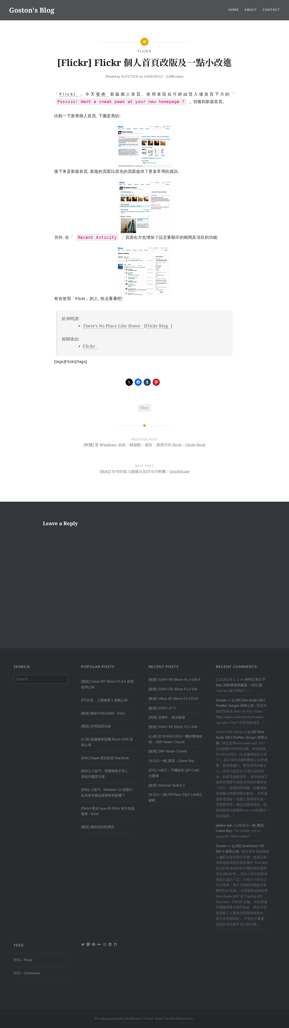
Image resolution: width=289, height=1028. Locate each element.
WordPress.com (181, 1018)
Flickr (144, 51)
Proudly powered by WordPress (117, 1018)
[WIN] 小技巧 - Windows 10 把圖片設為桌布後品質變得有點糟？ (107, 792)
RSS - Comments (27, 973)
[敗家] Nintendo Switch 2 (167, 785)
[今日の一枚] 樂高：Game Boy (171, 761)
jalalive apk (224, 825)
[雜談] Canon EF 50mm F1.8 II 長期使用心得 (107, 684)
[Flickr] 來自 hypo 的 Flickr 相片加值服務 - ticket (108, 811)
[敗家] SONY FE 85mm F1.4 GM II (174, 679)
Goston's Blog (31, 10)
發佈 (101, 94)
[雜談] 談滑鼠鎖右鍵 (96, 726)
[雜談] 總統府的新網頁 (97, 827)
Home (233, 10)
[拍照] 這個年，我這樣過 (167, 717)
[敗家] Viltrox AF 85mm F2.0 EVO (173, 698)
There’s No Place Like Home (111, 325)
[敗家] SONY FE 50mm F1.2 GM (173, 727)
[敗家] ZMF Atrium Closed (168, 751)
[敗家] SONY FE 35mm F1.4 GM (173, 689)
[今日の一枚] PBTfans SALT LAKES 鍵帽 (175, 797)
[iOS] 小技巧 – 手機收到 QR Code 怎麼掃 (174, 773)
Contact (271, 10)
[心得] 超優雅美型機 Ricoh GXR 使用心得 (107, 742)
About (251, 10)
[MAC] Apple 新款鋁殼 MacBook (105, 758)
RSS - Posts (23, 960)
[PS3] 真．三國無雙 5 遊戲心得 (104, 700)
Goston (129, 76)
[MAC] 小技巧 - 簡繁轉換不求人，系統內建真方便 (106, 773)
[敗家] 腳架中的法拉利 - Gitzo (103, 713)
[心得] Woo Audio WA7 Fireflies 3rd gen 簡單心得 (242, 737)
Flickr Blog (157, 325)
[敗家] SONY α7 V (162, 708)
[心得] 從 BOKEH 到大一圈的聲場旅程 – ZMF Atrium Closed (175, 739)
